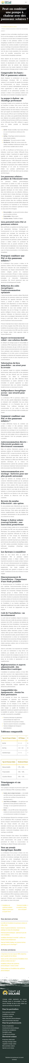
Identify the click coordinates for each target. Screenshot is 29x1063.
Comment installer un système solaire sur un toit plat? (22, 907)
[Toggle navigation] (26, 2)
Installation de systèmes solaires (10, 26)
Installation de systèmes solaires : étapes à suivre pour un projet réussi (7, 908)
